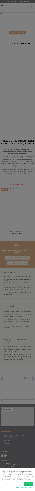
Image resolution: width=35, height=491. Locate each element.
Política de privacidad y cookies (24, 487)
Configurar (6, 484)
